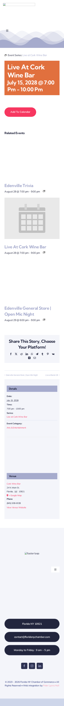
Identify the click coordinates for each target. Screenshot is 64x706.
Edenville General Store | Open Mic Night (22, 375)
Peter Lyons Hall (51, 685)
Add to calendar (20, 111)
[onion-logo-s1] (19, 4)
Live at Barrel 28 (51, 375)
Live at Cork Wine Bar (25, 246)
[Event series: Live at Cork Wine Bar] (44, 252)
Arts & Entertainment (16, 427)
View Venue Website (16, 507)
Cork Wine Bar (14, 483)
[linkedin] (40, 666)
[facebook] (24, 666)
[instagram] (32, 666)
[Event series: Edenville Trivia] (44, 191)
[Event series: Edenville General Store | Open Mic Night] (44, 320)
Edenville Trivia (18, 185)
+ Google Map (15, 495)
